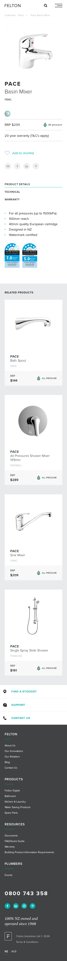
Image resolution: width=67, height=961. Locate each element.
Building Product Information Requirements (29, 852)
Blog (7, 762)
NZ (6, 951)
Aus (13, 951)
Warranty (12, 199)
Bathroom (10, 796)
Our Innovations (14, 751)
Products (14, 779)
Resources (15, 824)
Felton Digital (12, 791)
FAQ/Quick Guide (15, 841)
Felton (11, 734)
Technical (12, 192)
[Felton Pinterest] (32, 906)
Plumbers (13, 863)
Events (8, 875)
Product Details (17, 184)
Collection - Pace (14, 15)
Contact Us (20, 718)
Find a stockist (24, 691)
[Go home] (14, 6)
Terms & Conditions (27, 942)
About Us (10, 745)
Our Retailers (12, 757)
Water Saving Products (18, 807)
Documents (11, 836)
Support (18, 705)
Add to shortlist (23, 153)
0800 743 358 (26, 893)
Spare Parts (11, 813)
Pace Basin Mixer (40, 15)
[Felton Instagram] (24, 906)
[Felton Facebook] (7, 906)
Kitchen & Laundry (15, 802)
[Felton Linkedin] (16, 906)
